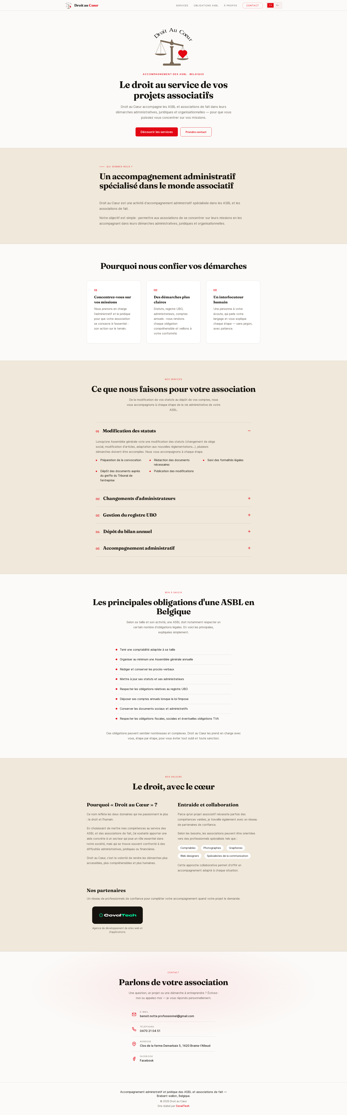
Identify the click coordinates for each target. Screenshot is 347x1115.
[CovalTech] (117, 915)
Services (182, 5)
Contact (252, 5)
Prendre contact (196, 132)
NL (277, 5)
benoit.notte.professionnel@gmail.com (167, 1016)
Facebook (147, 1060)
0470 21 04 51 (150, 1031)
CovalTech (182, 1106)
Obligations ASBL (206, 5)
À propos (230, 5)
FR (270, 5)
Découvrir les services (157, 132)
